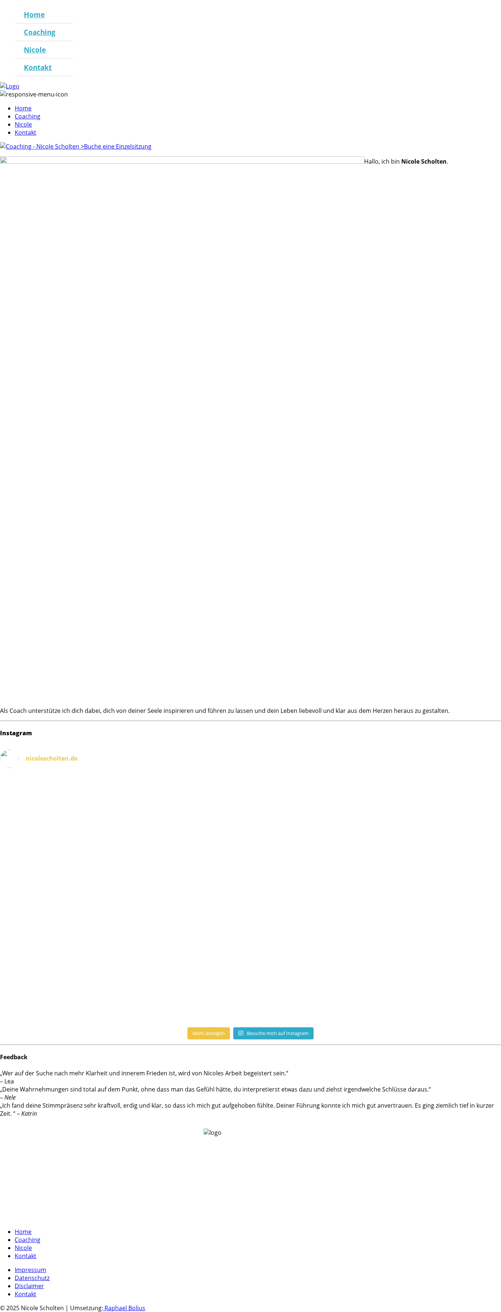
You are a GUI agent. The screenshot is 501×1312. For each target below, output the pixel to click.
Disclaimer (29, 1286)
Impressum (30, 1270)
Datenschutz (32, 1278)
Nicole (35, 50)
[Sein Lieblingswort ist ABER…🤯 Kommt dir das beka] (124, 877)
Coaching (39, 32)
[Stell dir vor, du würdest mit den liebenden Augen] (376, 877)
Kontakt (38, 67)
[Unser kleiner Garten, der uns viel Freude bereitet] (124, 1001)
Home (34, 14)
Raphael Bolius (124, 1308)
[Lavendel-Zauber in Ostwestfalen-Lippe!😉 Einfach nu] (376, 997)
